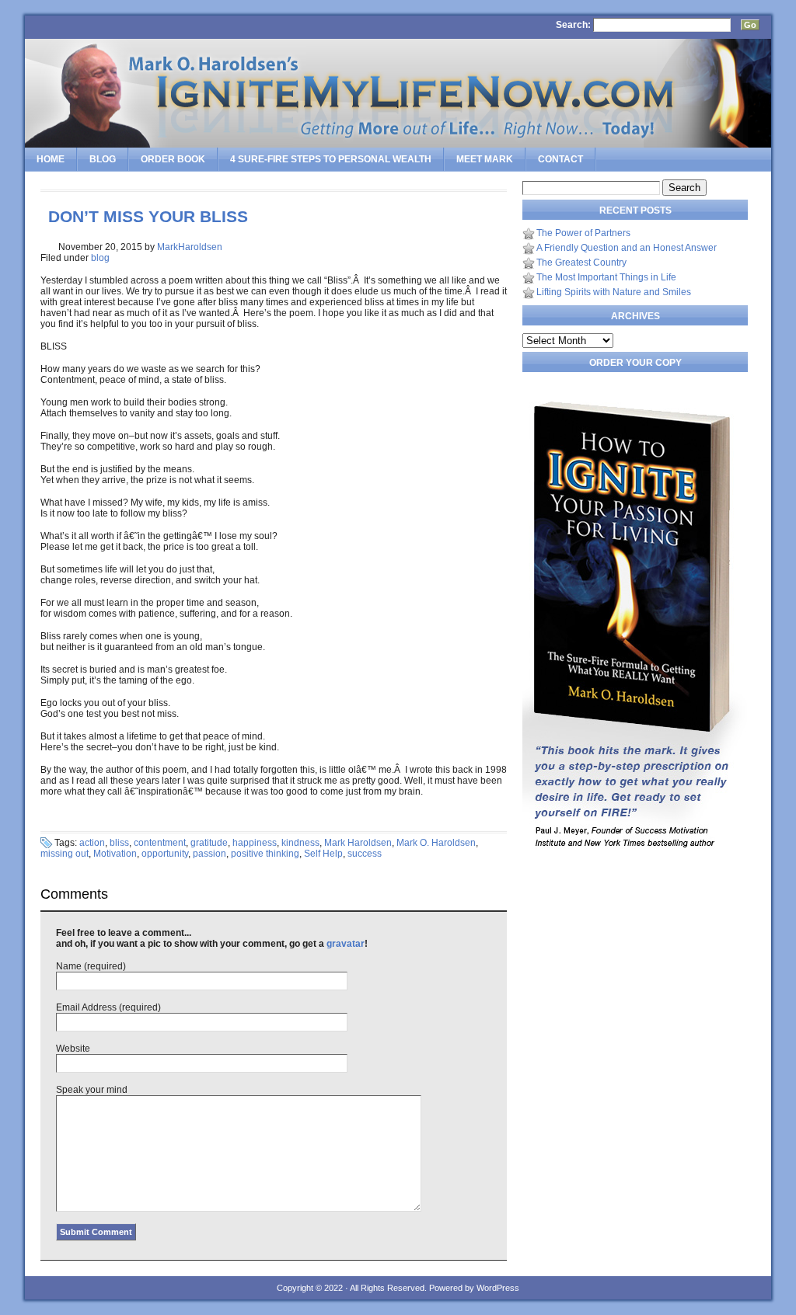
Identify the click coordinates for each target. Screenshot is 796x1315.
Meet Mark (484, 159)
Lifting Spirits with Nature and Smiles (613, 292)
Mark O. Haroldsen (436, 842)
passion (209, 853)
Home (51, 159)
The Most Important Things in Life (606, 277)
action (92, 842)
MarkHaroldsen (189, 247)
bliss (119, 842)
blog (100, 257)
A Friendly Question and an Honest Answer (626, 247)
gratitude (209, 842)
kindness (300, 842)
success (364, 853)
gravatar (345, 943)
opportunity (164, 853)
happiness (254, 842)
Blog (102, 159)
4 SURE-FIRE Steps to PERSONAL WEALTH (330, 159)
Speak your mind (91, 1089)
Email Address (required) (108, 1007)
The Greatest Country (581, 262)
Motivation (115, 853)
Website (73, 1048)
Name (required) (91, 966)
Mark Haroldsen (358, 842)
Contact (560, 159)
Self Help (323, 853)
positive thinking (265, 853)
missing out (64, 853)
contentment (160, 842)
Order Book (173, 159)
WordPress (498, 1287)
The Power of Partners (583, 233)
